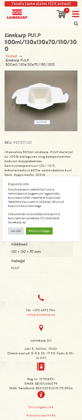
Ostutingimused (41, 407)
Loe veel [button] (16, 231)
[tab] (41, 245)
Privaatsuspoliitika (41, 415)
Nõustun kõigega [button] (39, 231)
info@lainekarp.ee (41, 315)
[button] (76, 14)
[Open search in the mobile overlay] (76, 24)
